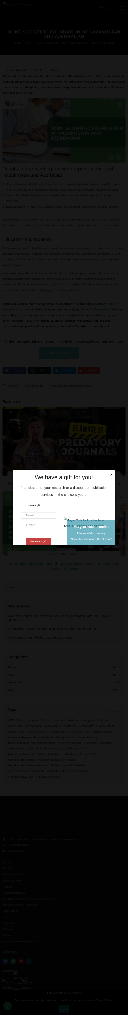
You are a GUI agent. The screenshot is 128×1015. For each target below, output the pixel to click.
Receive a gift (38, 541)
